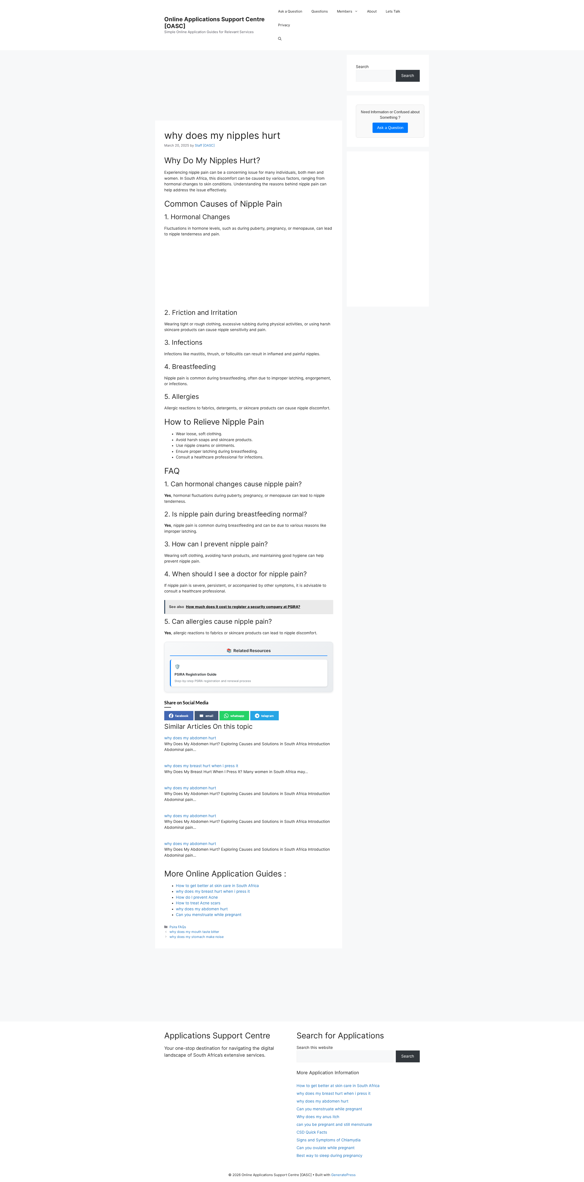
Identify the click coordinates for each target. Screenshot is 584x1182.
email (209, 716)
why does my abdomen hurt (190, 738)
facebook (181, 716)
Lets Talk (393, 11)
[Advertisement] (248, 87)
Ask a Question (290, 11)
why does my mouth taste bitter (194, 932)
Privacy (284, 25)
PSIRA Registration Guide (195, 674)
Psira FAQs (177, 927)
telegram (267, 716)
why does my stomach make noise (196, 937)
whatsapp (237, 716)
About (372, 11)
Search (362, 66)
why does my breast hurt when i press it (201, 765)
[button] (280, 39)
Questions (319, 11)
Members (344, 11)
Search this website (315, 1047)
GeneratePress (343, 1175)
